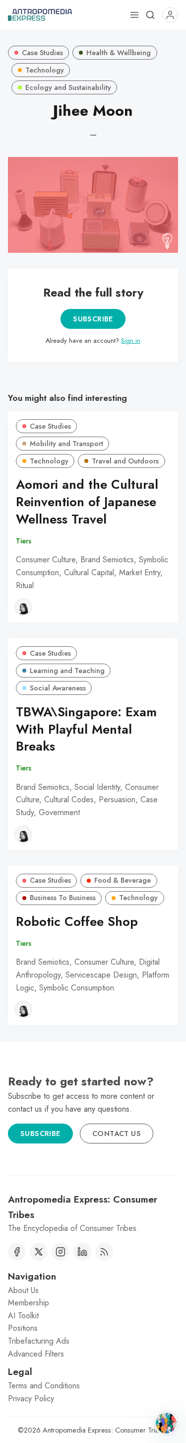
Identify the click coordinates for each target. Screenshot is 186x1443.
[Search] (150, 15)
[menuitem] (93, 1290)
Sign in (130, 340)
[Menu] (134, 15)
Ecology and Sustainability (68, 87)
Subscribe (93, 319)
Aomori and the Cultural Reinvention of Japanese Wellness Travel (87, 502)
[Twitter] (39, 1252)
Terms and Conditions (44, 1385)
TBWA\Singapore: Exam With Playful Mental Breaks (86, 729)
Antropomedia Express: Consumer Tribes (104, 1430)
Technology (44, 70)
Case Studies (42, 53)
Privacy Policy (31, 1398)
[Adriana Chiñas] (23, 607)
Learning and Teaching (67, 671)
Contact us (116, 1134)
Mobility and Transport (66, 444)
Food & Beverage (122, 880)
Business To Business (63, 898)
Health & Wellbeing (118, 53)
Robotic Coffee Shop (77, 921)
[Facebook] (17, 1252)
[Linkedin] (82, 1252)
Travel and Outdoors (125, 461)
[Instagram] (60, 1252)
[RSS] (104, 1252)
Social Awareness (58, 688)
